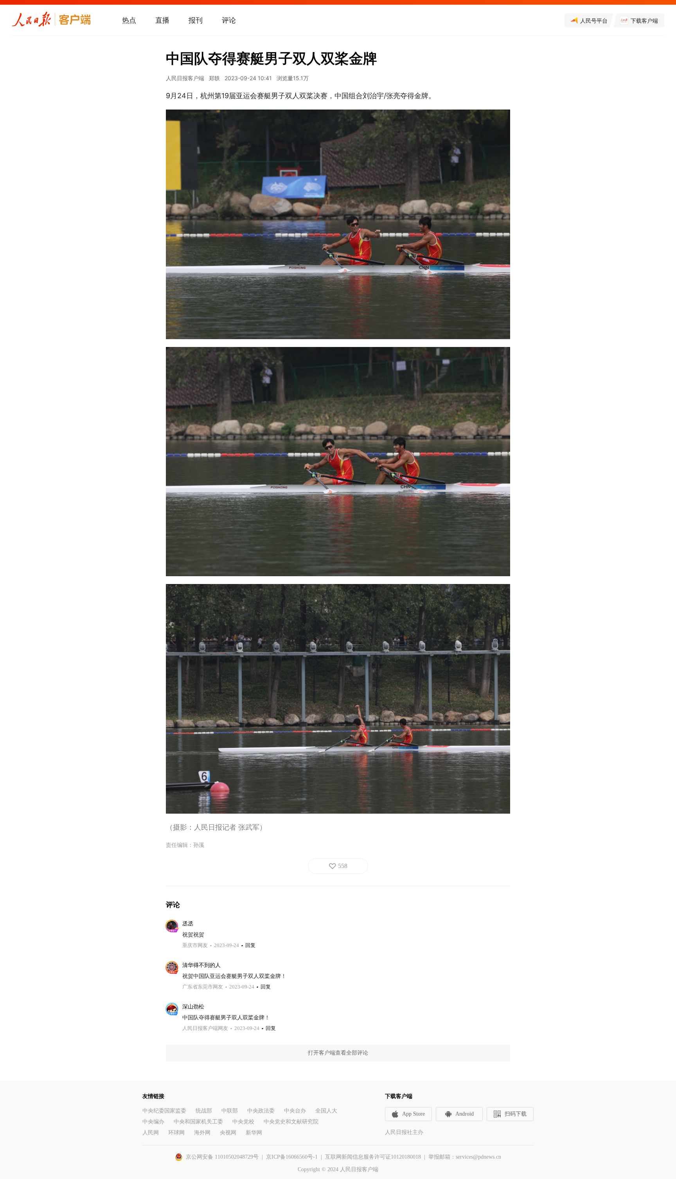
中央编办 (153, 1122)
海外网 (202, 1133)
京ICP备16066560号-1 (292, 1157)
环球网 (176, 1133)
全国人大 (326, 1111)
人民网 (150, 1133)
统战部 (204, 1111)
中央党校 (243, 1122)
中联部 (229, 1111)
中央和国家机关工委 (198, 1122)
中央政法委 (261, 1111)
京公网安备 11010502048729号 (222, 1157)
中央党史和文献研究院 (291, 1122)
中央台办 (295, 1111)
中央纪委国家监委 (164, 1111)
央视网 (228, 1133)
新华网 (254, 1133)
